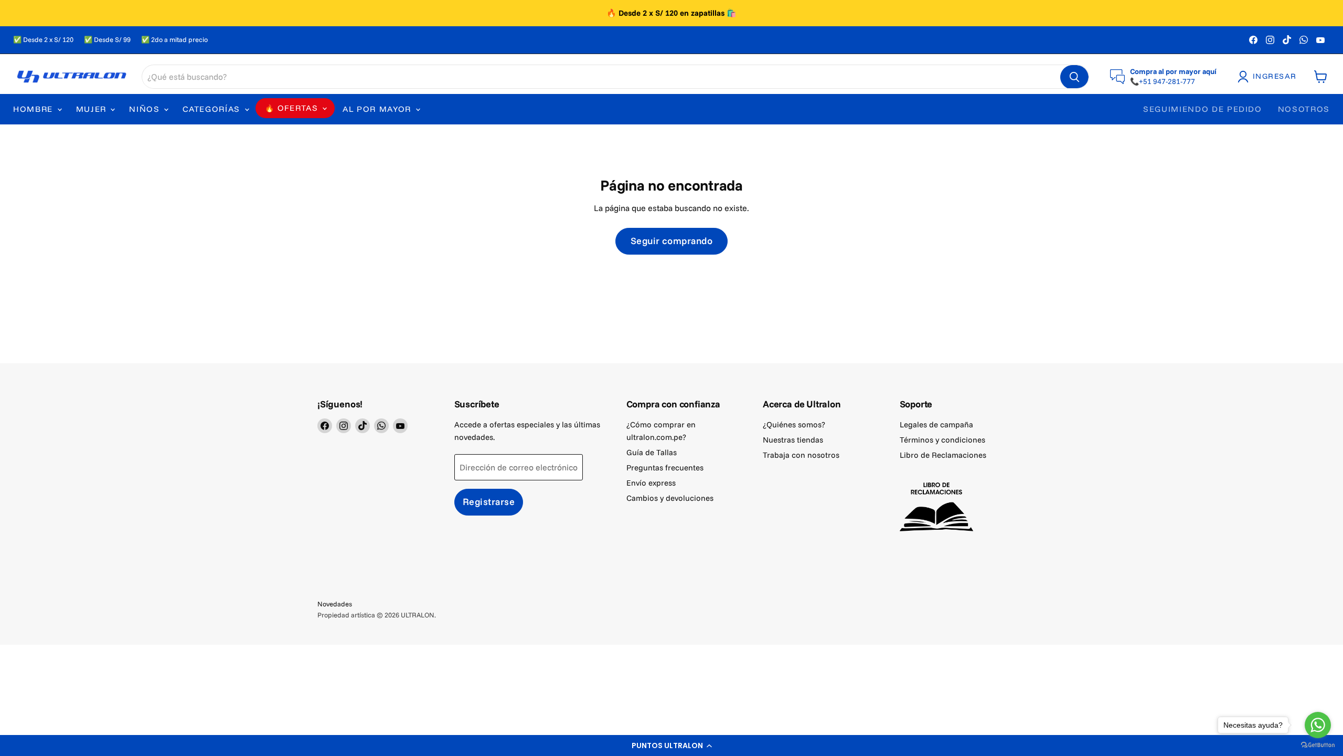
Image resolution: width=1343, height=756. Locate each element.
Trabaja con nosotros (801, 455)
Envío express (651, 483)
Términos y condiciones (942, 440)
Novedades (334, 604)
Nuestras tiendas (793, 440)
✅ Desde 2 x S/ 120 (43, 40)
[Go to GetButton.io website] (1318, 745)
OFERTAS (297, 108)
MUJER (93, 109)
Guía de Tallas (651, 452)
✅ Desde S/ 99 (107, 40)
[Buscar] (1074, 77)
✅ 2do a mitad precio (174, 40)
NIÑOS (146, 109)
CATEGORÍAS (213, 109)
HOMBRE (34, 109)
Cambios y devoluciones (669, 498)
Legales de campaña (936, 424)
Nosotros (1304, 109)
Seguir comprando (672, 241)
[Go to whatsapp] (1318, 725)
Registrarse (489, 502)
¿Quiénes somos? (794, 424)
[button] (671, 745)
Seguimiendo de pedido (1202, 109)
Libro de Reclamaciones (943, 455)
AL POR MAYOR (378, 109)
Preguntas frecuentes (665, 467)
